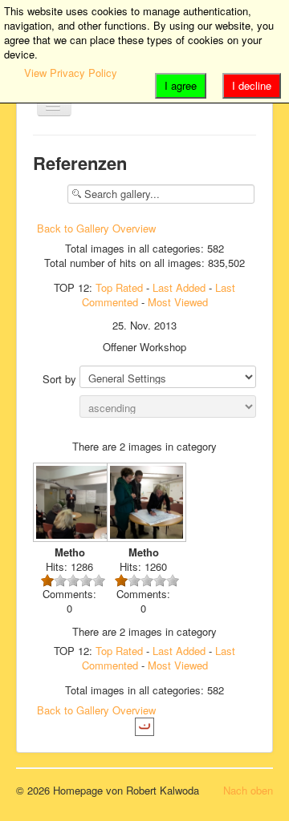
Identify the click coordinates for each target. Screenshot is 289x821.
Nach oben (248, 790)
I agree (181, 85)
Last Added (179, 287)
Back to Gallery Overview (96, 228)
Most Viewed (178, 301)
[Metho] (70, 504)
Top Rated (119, 287)
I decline (251, 85)
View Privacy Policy (70, 72)
